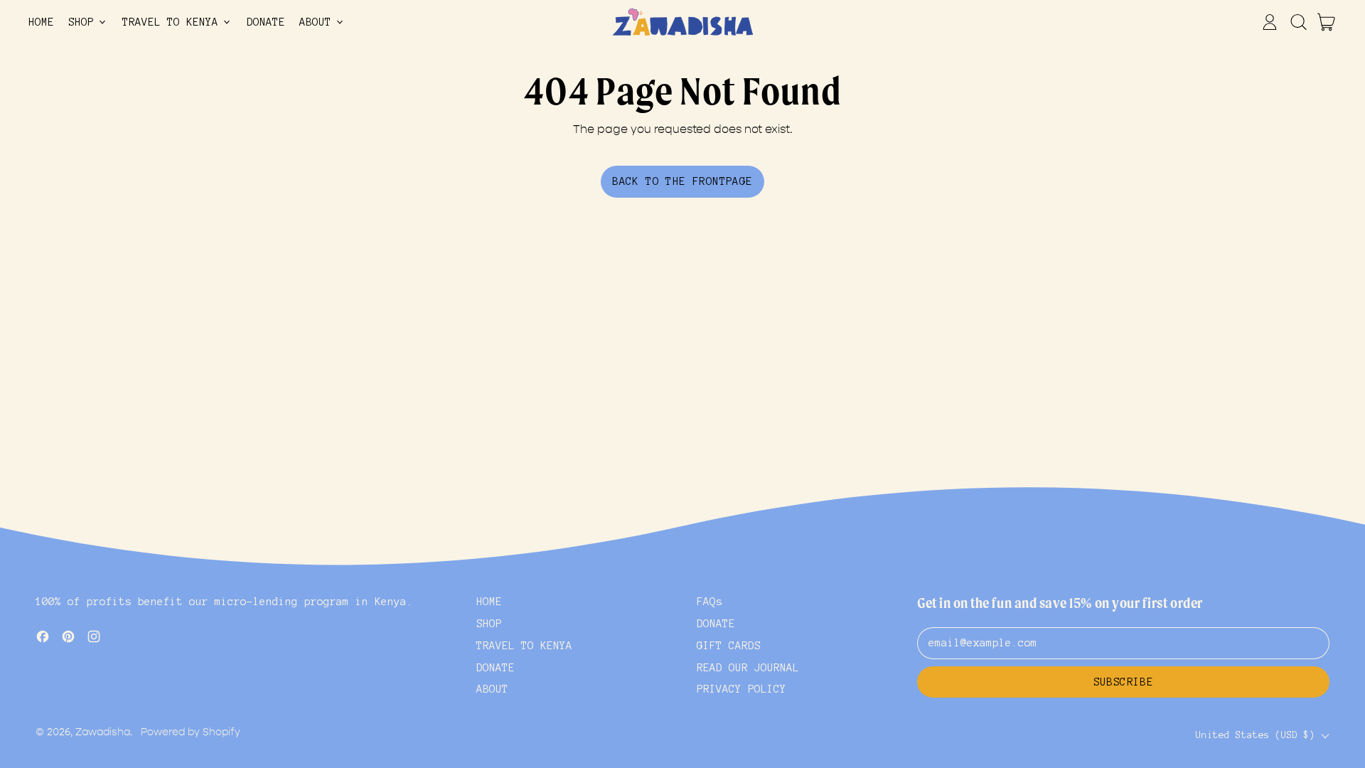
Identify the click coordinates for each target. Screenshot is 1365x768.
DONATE (266, 22)
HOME (41, 22)
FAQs (709, 601)
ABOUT (492, 689)
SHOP (489, 623)
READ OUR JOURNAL (748, 667)
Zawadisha (102, 732)
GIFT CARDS (729, 645)
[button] (1298, 22)
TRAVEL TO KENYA (524, 645)
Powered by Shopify (190, 732)
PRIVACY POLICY (741, 689)
